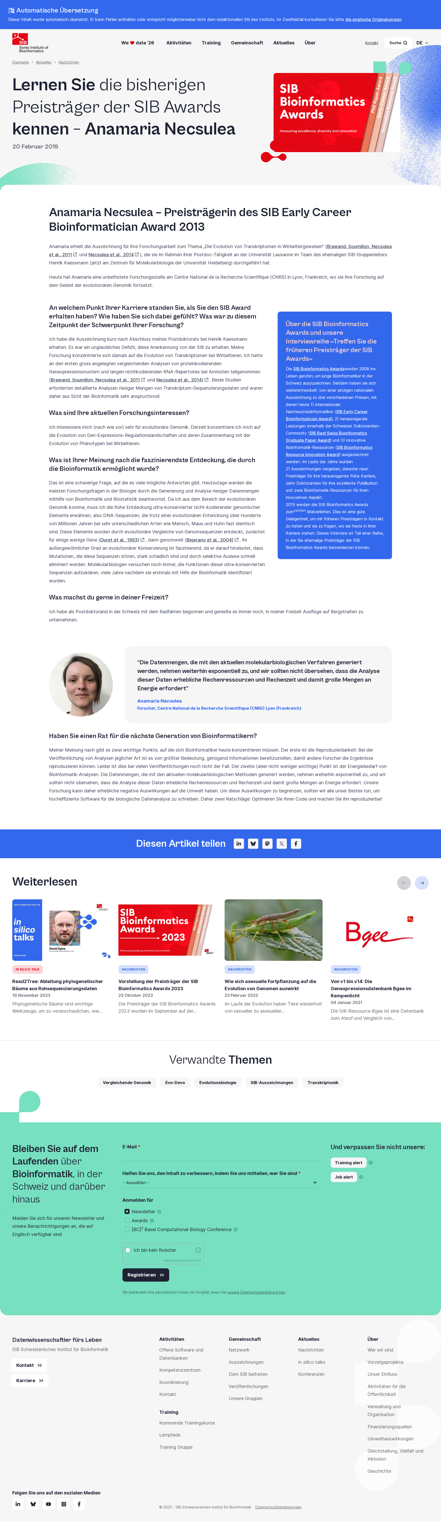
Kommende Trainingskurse (187, 1423)
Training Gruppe (175, 1447)
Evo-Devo (175, 1082)
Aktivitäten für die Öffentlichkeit (387, 1390)
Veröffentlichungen (248, 1386)
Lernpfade (169, 1435)
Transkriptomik (323, 1082)
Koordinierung (174, 1382)
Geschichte (379, 1471)
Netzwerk (239, 1350)
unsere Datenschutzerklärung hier (256, 1292)
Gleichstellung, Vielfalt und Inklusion (395, 1455)
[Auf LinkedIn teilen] (239, 844)
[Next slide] (422, 883)
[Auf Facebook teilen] (296, 844)
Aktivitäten (178, 42)
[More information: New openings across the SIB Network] (361, 1177)
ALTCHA (195, 1260)
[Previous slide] (404, 883)
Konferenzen (311, 1374)
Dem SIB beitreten (248, 1374)
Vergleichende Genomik (127, 1082)
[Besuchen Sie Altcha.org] (198, 1250)
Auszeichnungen (246, 1362)
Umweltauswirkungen (390, 1438)
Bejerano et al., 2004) (210, 540)
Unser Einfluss (382, 1374)
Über (310, 42)
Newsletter (143, 1211)
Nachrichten (69, 62)
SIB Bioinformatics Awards (318, 368)
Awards (140, 1220)
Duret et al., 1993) (119, 540)
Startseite (20, 62)
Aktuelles (284, 42)
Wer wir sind (380, 1350)
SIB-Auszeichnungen (272, 1082)
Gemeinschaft (247, 42)
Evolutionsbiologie (217, 1082)
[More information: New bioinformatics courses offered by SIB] (371, 1163)
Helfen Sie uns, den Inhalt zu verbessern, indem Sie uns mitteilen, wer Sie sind (209, 1173)
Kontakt (371, 43)
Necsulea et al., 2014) (179, 380)
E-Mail (129, 1146)
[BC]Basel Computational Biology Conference (181, 1229)
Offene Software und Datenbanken (181, 1354)
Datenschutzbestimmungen (278, 1507)
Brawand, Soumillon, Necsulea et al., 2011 (95, 380)
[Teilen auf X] (282, 844)
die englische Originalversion (373, 19)
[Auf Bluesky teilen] (253, 844)
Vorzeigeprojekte (385, 1362)
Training (211, 42)
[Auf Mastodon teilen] (267, 844)
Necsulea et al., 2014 (111, 254)
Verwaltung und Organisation (384, 1410)
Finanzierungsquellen (390, 1426)
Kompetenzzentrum (180, 1370)
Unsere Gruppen (246, 1398)
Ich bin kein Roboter (154, 1250)
